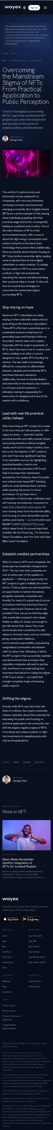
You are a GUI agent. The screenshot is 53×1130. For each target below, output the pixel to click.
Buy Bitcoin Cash (37, 957)
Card (4, 935)
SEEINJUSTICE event (32, 524)
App (4, 941)
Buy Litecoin (34, 951)
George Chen (16, 140)
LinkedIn (27, 762)
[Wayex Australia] (13, 7)
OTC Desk (7, 957)
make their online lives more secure (22, 507)
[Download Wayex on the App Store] (11, 919)
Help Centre (34, 986)
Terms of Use (8, 1005)
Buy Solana (34, 946)
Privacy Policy (9, 1010)
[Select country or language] (24, 7)
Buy (4, 946)
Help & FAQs (35, 981)
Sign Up (34, 7)
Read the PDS (19, 41)
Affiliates (6, 981)
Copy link (38, 762)
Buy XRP (33, 941)
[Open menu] (45, 8)
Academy (6, 992)
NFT (13, 54)
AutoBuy (6, 951)
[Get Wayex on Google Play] (31, 919)
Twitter (16, 762)
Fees (4, 967)
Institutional (8, 962)
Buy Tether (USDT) (37, 962)
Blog (5, 54)
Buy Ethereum (35, 935)
